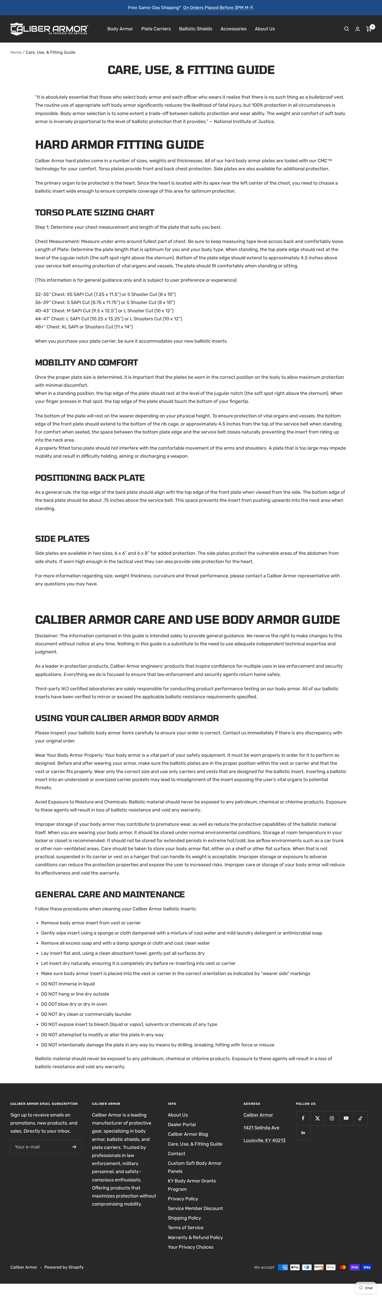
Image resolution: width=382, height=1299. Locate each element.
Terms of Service (185, 1227)
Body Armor (120, 29)
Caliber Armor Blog (188, 1134)
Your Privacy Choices (190, 1247)
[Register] (74, 1147)
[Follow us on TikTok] (360, 1118)
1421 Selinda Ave (261, 1128)
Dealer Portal (182, 1124)
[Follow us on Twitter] (317, 1118)
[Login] (357, 29)
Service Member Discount (195, 1208)
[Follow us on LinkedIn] (303, 1132)
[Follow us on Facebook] (303, 1118)
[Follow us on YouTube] (346, 1118)
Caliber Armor (258, 1115)
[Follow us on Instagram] (332, 1118)
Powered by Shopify (64, 1267)
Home (16, 52)
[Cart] (369, 28)
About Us (265, 29)
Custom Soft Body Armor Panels (195, 1167)
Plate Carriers (156, 29)
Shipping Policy (184, 1218)
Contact (176, 1153)
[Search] (346, 28)
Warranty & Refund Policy (195, 1237)
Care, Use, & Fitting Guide (195, 1144)
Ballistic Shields (195, 29)
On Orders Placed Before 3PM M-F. (218, 7)
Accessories (234, 29)
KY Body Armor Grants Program (192, 1185)
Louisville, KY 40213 (264, 1140)
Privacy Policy (183, 1199)
